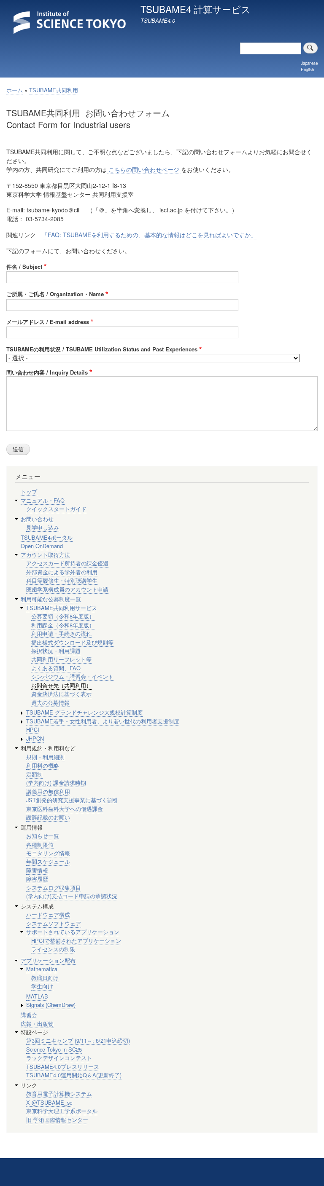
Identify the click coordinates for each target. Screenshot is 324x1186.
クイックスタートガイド (56, 509)
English (307, 69)
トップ (29, 491)
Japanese (309, 63)
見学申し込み (42, 527)
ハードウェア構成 (48, 914)
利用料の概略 (42, 765)
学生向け (42, 986)
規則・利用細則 (45, 757)
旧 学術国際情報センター (57, 1120)
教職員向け (45, 978)
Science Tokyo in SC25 (54, 1049)
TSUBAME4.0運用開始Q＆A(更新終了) (74, 1075)
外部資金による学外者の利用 (61, 572)
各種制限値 (40, 845)
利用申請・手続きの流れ (61, 633)
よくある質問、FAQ (56, 668)
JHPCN (35, 738)
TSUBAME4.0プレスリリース (62, 1067)
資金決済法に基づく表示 (61, 694)
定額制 (34, 774)
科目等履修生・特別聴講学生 (61, 580)
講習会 (29, 1015)
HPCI (32, 730)
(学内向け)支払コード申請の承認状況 (71, 896)
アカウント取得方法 (45, 555)
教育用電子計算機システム (59, 1094)
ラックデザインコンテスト (59, 1058)
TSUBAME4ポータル (47, 537)
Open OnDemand (42, 546)
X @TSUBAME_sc (49, 1102)
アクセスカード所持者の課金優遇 (67, 563)
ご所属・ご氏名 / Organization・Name (55, 294)
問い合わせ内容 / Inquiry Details (47, 372)
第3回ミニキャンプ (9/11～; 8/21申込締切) (78, 1040)
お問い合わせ (37, 519)
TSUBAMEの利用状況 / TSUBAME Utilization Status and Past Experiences (101, 349)
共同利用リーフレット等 (61, 659)
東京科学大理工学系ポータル (61, 1111)
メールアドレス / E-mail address (47, 322)
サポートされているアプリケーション (72, 932)
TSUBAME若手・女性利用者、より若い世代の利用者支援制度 (102, 721)
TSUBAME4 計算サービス (195, 9)
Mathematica (41, 969)
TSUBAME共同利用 (53, 90)
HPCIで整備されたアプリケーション (76, 941)
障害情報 (37, 870)
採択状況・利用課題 (56, 651)
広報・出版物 (37, 1024)
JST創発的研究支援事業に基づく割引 (72, 800)
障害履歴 (37, 879)
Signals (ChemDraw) (51, 1005)
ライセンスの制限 (53, 949)
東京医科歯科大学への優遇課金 (64, 809)
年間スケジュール (48, 861)
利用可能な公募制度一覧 (51, 599)
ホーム (14, 90)
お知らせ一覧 (42, 836)
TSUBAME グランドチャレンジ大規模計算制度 (84, 712)
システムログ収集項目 (53, 887)
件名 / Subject (24, 266)
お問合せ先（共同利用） (61, 685)
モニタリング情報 (48, 853)
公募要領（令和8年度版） (62, 616)
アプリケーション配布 (48, 960)
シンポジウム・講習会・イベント (72, 676)
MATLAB (37, 996)
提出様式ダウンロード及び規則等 (72, 642)
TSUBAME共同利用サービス (61, 608)
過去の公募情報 (50, 703)
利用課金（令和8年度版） (62, 625)
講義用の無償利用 (48, 791)
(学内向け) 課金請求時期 (56, 783)
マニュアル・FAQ (43, 500)
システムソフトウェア (53, 923)
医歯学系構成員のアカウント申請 (67, 589)
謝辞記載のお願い (48, 817)
